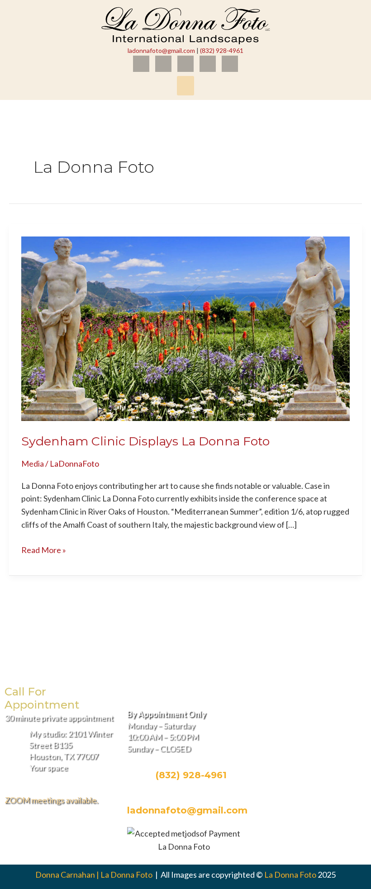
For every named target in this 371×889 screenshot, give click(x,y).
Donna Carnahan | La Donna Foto (94, 875)
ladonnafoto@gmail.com (161, 50)
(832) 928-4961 (221, 50)
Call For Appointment (42, 698)
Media (32, 463)
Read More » (43, 549)
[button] (185, 86)
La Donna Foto (290, 875)
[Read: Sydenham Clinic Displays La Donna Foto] (185, 327)
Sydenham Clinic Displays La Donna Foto (145, 441)
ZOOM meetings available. (51, 800)
